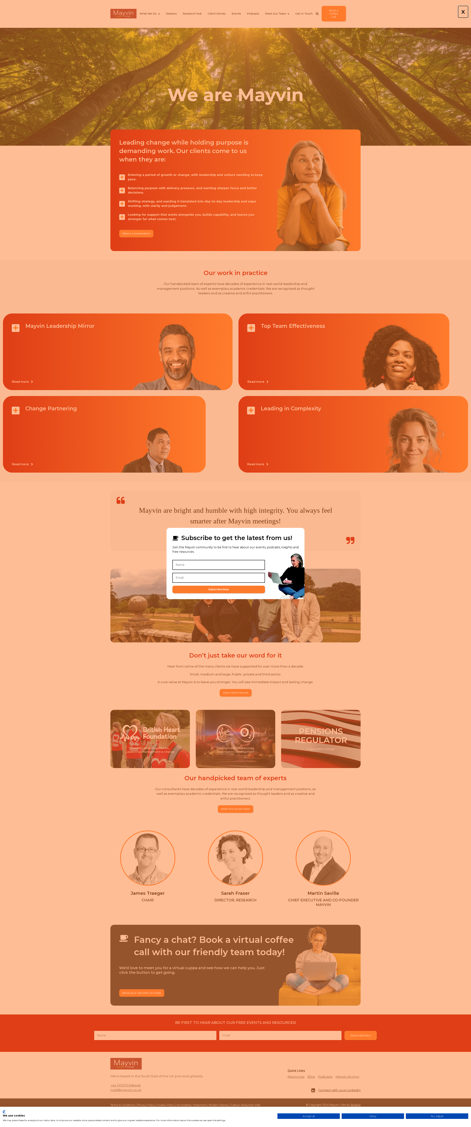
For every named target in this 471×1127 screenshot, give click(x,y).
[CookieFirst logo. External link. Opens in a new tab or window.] (4, 1112)
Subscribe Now (218, 589)
